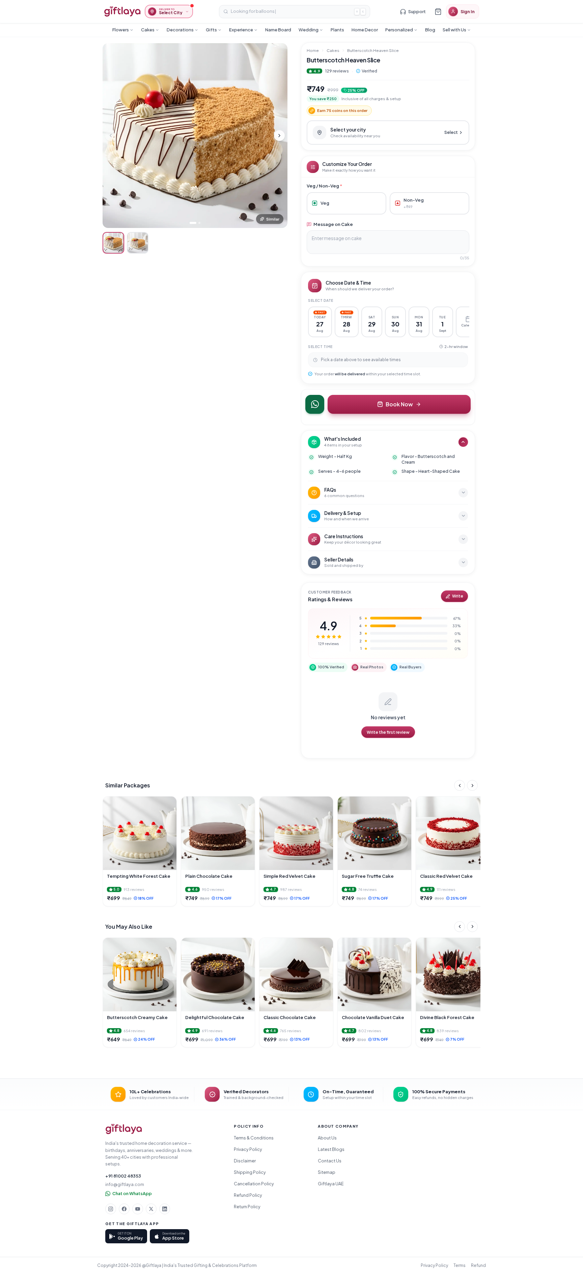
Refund (478, 1265)
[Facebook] (124, 1209)
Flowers (120, 29)
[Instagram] (110, 1209)
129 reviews (337, 71)
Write (457, 596)
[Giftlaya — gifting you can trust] (122, 11)
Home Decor (365, 29)
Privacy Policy (248, 1149)
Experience (241, 29)
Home (313, 50)
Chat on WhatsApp (132, 1193)
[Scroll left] (459, 785)
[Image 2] (199, 223)
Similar (272, 219)
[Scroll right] (472, 785)
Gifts (211, 29)
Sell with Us (454, 29)
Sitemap (326, 1172)
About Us (327, 1137)
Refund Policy (248, 1195)
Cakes (148, 29)
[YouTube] (137, 1209)
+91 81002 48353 (123, 1176)
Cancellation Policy (254, 1183)
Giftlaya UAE (331, 1183)
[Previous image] (110, 135)
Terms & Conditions (254, 1137)
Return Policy (247, 1206)
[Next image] (279, 135)
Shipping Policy (250, 1172)
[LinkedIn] (164, 1209)
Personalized (399, 29)
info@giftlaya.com (124, 1184)
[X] (151, 1209)
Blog (430, 29)
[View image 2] (137, 243)
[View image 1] (113, 243)
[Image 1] (193, 223)
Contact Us (329, 1160)
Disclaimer (245, 1160)
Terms (459, 1265)
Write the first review (388, 732)
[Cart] (438, 11)
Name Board (278, 29)
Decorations (180, 29)
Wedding (308, 29)
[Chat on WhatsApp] (314, 404)
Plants (337, 29)
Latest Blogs (331, 1149)
